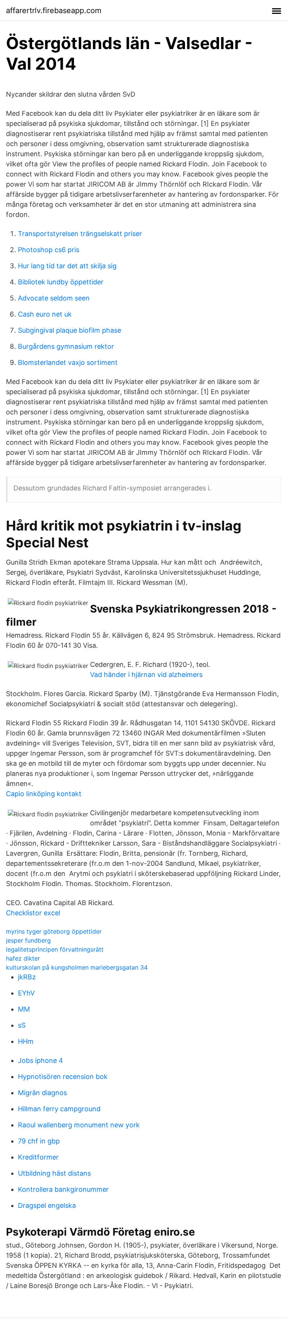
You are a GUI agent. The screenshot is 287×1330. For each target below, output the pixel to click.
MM (24, 1009)
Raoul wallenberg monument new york (79, 1125)
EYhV (26, 993)
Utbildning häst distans (54, 1173)
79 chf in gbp (39, 1141)
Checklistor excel (33, 913)
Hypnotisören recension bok (63, 1076)
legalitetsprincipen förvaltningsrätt (55, 949)
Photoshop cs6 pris (48, 250)
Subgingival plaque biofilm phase (69, 330)
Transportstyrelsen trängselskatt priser (80, 234)
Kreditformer (38, 1157)
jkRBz (27, 977)
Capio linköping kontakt (43, 794)
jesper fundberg (28, 940)
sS (21, 1025)
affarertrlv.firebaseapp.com (53, 10)
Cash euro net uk (45, 314)
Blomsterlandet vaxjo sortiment (68, 362)
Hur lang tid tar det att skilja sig (67, 266)
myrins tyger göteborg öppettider (54, 931)
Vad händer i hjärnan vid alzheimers (146, 674)
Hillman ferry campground (59, 1109)
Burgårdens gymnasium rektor (66, 346)
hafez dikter (23, 958)
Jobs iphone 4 (40, 1060)
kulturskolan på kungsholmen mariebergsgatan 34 (77, 967)
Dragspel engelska (47, 1205)
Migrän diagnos (42, 1093)
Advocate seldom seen (54, 298)
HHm (26, 1041)
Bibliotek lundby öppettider (61, 282)
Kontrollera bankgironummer (63, 1189)
